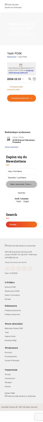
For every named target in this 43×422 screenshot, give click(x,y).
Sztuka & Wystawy (12, 360)
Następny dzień (13, 89)
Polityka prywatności (13, 310)
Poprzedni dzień (16, 87)
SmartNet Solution (8, 407)
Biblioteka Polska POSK (14, 328)
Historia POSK (10, 287)
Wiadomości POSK (12, 291)
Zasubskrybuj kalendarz (20, 98)
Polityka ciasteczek (12, 314)
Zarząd (7, 374)
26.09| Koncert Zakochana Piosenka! (23, 141)
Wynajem (8, 382)
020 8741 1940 (26, 255)
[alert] (21, 68)
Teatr (7, 332)
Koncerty (8, 352)
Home (13, 32)
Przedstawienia (11, 356)
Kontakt (8, 299)
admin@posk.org (11, 257)
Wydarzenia (22, 32)
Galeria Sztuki (10, 336)
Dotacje (8, 386)
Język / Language (21, 199)
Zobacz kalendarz (11, 147)
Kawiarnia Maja (10, 340)
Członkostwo (10, 378)
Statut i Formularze (12, 295)
